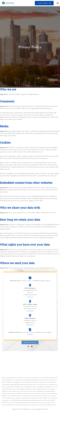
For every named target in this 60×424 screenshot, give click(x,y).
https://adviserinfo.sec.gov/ (38, 402)
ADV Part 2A (44, 332)
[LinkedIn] (28, 346)
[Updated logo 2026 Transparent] (8, 3)
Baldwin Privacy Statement (30, 409)
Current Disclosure (26, 332)
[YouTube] (32, 346)
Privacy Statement (35, 332)
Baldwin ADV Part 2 (17, 409)
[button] (58, 3)
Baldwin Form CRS (43, 409)
